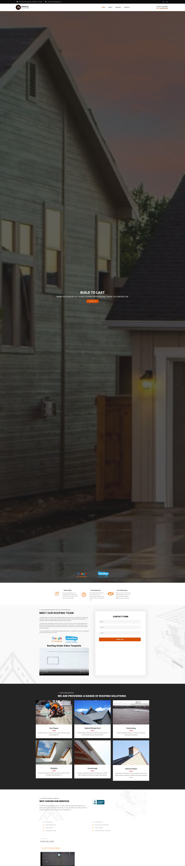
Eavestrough (92, 768)
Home (103, 7)
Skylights (54, 768)
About (110, 7)
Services (118, 7)
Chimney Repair (131, 769)
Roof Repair (54, 728)
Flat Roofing (131, 728)
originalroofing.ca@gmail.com (54, 1)
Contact (127, 7)
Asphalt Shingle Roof (92, 728)
